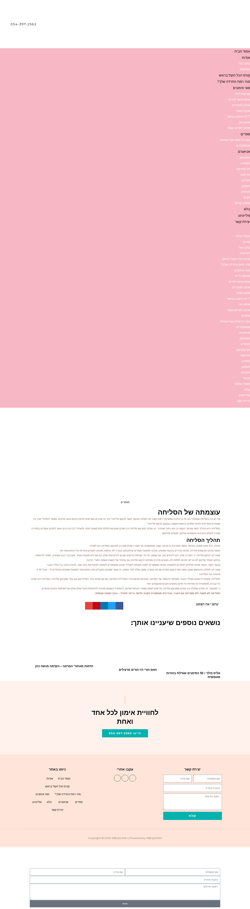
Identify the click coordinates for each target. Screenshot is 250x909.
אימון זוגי (244, 122)
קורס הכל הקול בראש (234, 75)
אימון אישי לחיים (239, 99)
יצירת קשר (242, 222)
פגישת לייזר (242, 94)
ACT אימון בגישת (238, 116)
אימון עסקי (243, 111)
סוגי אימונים (241, 88)
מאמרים (125, 502)
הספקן (245, 186)
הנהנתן (245, 192)
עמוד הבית (242, 51)
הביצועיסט (243, 169)
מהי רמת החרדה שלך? (233, 82)
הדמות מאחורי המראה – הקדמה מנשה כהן (64, 666)
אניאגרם (244, 152)
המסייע (245, 163)
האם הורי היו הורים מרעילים (138, 670)
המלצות (245, 69)
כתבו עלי (244, 63)
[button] (125, 231)
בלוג (247, 209)
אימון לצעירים (241, 105)
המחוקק (244, 158)
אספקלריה (243, 146)
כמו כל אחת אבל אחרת (235, 140)
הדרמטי (245, 175)
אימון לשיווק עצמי (238, 128)
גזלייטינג (244, 215)
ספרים (245, 134)
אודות (246, 58)
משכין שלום (242, 203)
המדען (246, 180)
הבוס (246, 197)
